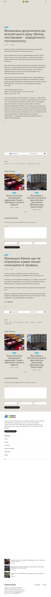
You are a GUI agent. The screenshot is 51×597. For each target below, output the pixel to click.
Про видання (37, 584)
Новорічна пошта (31, 163)
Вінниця (7, 163)
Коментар (6, 226)
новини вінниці (23, 163)
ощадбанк (33, 322)
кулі (11, 163)
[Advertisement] (25, 15)
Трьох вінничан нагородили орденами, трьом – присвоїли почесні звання (14, 200)
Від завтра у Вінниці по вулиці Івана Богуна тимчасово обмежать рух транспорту (36, 201)
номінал (27, 322)
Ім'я (5, 241)
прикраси (38, 163)
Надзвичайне (7, 451)
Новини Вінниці (10, 585)
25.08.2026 (12, 207)
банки (6, 322)
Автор (12, 268)
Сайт (35, 241)
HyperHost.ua (16, 593)
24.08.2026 (13, 576)
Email (20, 241)
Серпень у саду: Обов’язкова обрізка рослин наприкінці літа (27, 574)
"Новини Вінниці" (19, 592)
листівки (16, 163)
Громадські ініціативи (9, 448)
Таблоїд (6, 454)
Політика (6, 442)
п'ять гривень (39, 322)
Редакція (12, 44)
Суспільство (7, 445)
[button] (24, 211)
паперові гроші (9, 323)
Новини (6, 27)
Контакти (44, 584)
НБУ (15, 322)
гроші (11, 322)
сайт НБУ (10, 301)
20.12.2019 (6, 44)
